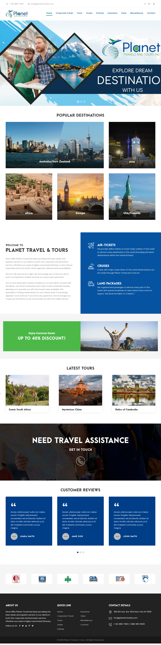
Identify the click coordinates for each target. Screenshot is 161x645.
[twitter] (154, 4)
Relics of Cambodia (126, 409)
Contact (151, 13)
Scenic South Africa (20, 409)
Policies (100, 13)
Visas (124, 13)
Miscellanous (136, 13)
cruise (89, 13)
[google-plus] (149, 4)
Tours (79, 13)
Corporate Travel (64, 13)
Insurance (112, 13)
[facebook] (145, 4)
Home (49, 13)
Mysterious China (72, 409)
